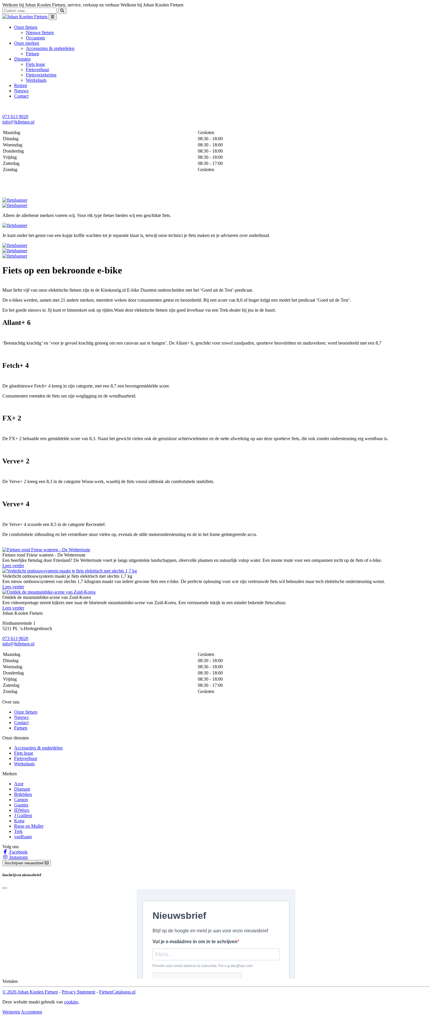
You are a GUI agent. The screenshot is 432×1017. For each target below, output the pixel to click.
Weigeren (11, 1011)
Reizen (20, 85)
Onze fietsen (25, 711)
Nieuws (21, 90)
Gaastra (21, 804)
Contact (21, 95)
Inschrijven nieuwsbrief (25, 863)
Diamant (22, 788)
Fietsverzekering (41, 74)
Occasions (35, 37)
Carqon (21, 799)
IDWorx (21, 810)
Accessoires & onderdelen (50, 48)
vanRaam (23, 836)
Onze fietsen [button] (25, 27)
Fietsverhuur (37, 69)
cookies (71, 1001)
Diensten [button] (22, 58)
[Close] (4, 888)
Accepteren (31, 1011)
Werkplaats (36, 80)
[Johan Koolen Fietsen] (25, 16)
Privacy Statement (78, 991)
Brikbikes (23, 794)
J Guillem (23, 815)
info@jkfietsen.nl (18, 121)
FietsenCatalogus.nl (117, 991)
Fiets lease (35, 64)
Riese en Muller (28, 826)
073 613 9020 (15, 116)
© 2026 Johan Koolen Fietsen (30, 991)
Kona (19, 820)
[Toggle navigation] (52, 17)
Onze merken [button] (26, 43)
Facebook (18, 851)
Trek (18, 831)
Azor (19, 783)
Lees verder (13, 565)
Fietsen (32, 53)
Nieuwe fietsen (40, 32)
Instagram (18, 857)
